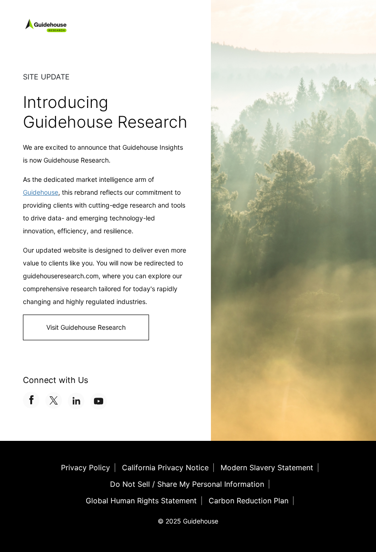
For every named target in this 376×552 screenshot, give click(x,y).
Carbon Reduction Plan (248, 500)
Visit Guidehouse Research (86, 327)
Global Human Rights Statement (141, 500)
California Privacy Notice (165, 467)
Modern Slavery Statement (267, 467)
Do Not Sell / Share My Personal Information (187, 484)
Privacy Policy (85, 467)
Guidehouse (40, 192)
